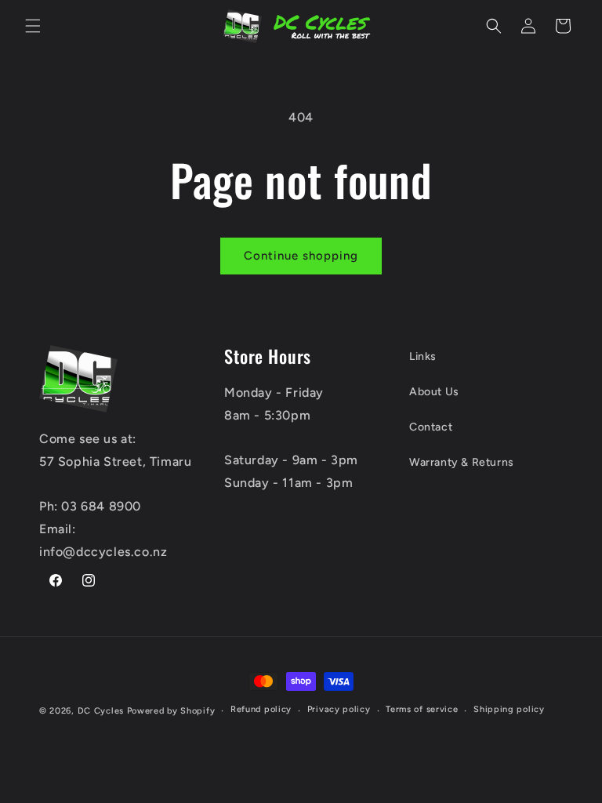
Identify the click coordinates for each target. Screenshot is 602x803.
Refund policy (261, 709)
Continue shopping (301, 256)
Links (423, 356)
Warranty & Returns (461, 462)
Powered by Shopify (171, 711)
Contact (430, 427)
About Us (434, 391)
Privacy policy (339, 709)
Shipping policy (509, 709)
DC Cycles (101, 711)
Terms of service (422, 709)
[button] (33, 26)
